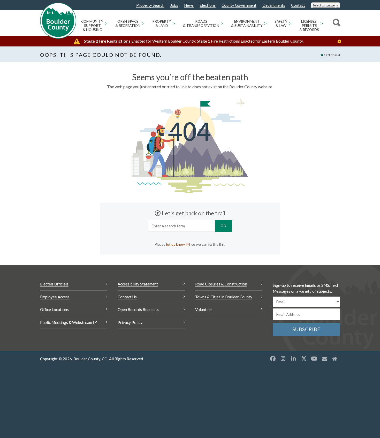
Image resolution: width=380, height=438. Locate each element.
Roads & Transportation (201, 23)
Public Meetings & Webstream (66, 322)
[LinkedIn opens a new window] (293, 358)
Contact (298, 5)
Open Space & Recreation (127, 23)
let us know (175, 244)
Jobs (174, 5)
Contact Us (127, 296)
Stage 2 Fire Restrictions (107, 40)
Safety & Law (281, 23)
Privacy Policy (130, 322)
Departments (273, 5)
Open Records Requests (138, 309)
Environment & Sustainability (247, 23)
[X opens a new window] (304, 358)
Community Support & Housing (92, 25)
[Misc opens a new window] (324, 358)
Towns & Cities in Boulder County (223, 296)
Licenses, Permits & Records (309, 25)
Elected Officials (54, 284)
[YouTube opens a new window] (314, 358)
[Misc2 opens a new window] (335, 358)
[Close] (341, 41)
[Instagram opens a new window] (283, 358)
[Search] (335, 23)
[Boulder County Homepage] (58, 21)
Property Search (150, 5)
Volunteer (203, 309)
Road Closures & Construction (221, 284)
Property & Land (161, 23)
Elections (208, 5)
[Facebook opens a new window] (273, 358)
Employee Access (55, 296)
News (189, 5)
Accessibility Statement (138, 284)
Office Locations (54, 309)
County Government (239, 5)
